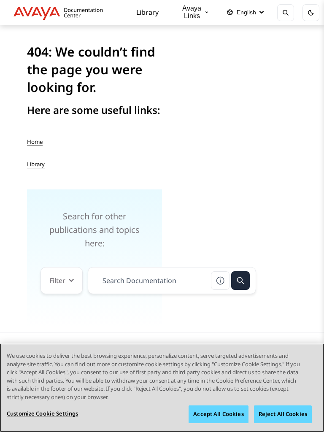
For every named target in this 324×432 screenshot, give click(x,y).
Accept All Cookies (218, 414)
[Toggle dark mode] (310, 12)
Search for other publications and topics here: (94, 230)
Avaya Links (191, 12)
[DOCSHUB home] (61, 12)
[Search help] (220, 280)
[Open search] (285, 12)
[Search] (240, 280)
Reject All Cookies (283, 414)
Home (35, 142)
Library (147, 12)
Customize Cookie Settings (42, 413)
